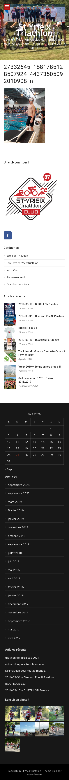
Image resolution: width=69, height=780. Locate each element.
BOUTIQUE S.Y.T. (28, 328)
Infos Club (12, 270)
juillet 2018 (15, 553)
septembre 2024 (19, 485)
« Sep (8, 469)
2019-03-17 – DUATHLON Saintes (38, 304)
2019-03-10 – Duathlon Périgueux (38, 339)
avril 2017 (14, 638)
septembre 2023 (19, 493)
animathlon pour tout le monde (24, 664)
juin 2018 (14, 561)
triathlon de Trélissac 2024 (22, 657)
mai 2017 (14, 629)
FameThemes (34, 774)
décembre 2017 (18, 604)
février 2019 (16, 510)
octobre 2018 (16, 536)
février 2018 (16, 587)
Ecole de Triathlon (17, 255)
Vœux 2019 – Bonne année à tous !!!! (39, 366)
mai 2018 (14, 570)
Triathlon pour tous (17, 284)
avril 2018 (14, 578)
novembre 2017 (18, 612)
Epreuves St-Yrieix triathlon (22, 263)
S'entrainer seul (15, 277)
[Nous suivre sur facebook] (8, 235)
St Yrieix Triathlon (34, 29)
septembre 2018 (19, 544)
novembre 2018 (18, 527)
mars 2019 (15, 502)
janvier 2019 (16, 519)
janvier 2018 (16, 595)
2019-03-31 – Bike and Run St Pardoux (41, 316)
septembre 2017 (19, 621)
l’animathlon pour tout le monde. (25, 670)
